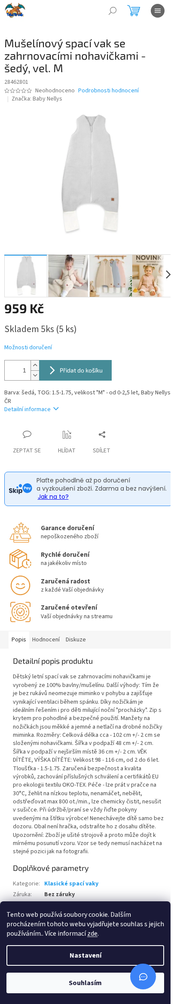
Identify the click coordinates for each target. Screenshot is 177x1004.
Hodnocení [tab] (46, 639)
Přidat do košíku (81, 370)
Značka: (37, 99)
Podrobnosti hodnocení (108, 91)
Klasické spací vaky (71, 883)
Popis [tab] (19, 639)
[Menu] (157, 10)
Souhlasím (85, 983)
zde (92, 933)
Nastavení (85, 955)
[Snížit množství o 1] (35, 375)
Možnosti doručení (28, 348)
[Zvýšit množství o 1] (35, 365)
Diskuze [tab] (76, 639)
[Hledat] (112, 10)
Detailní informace (27, 409)
